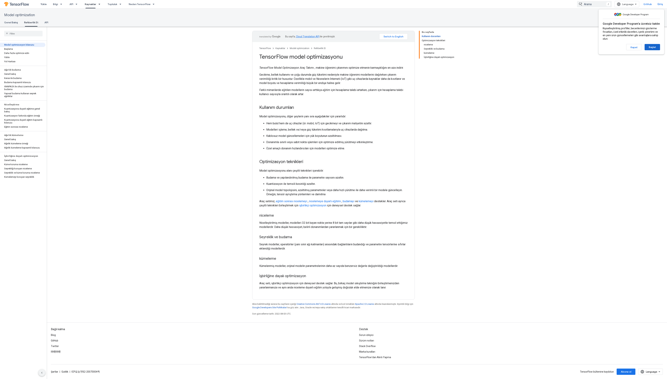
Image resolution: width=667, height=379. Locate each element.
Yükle (43, 4)
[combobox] (594, 4)
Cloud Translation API (307, 36)
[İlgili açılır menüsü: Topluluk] (121, 4)
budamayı (348, 201)
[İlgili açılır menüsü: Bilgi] (62, 4)
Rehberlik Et (31, 22)
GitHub (647, 4)
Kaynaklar (90, 4)
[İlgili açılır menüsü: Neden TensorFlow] (154, 4)
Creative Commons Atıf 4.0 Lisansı (314, 304)
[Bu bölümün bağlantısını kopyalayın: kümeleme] (279, 259)
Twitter (55, 346)
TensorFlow (265, 48)
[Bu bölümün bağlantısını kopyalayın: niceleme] (277, 216)
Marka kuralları (367, 351)
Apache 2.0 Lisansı (364, 304)
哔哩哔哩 (56, 351)
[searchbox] (23, 33)
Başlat (652, 47)
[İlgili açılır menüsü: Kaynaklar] (100, 4)
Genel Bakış (11, 22)
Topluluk (112, 4)
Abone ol (626, 371)
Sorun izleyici (366, 335)
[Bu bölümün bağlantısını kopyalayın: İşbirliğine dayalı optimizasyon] (309, 276)
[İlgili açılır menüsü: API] (77, 4)
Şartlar (54, 371)
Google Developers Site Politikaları (269, 307)
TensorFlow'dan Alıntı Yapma (375, 357)
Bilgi (55, 4)
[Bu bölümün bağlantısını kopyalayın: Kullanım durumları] (297, 108)
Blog (53, 335)
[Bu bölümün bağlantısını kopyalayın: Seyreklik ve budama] (295, 237)
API (71, 4)
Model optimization (19, 15)
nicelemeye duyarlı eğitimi (325, 201)
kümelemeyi (366, 201)
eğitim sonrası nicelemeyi (291, 201)
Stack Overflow (367, 346)
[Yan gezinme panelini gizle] (41, 372)
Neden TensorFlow (139, 4)
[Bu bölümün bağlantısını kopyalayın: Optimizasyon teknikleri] (306, 162)
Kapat (634, 47)
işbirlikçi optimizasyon (312, 205)
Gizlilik (64, 371)
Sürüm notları (366, 340)
